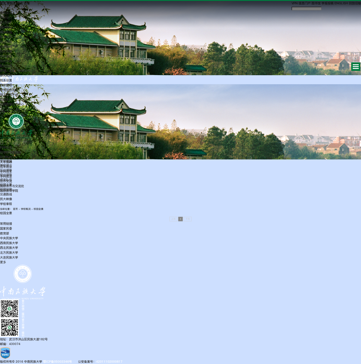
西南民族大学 (9, 243)
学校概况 (6, 13)
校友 (20, 3)
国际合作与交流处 (12, 186)
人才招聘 (6, 162)
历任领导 (6, 22)
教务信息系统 (9, 90)
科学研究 (6, 147)
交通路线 (6, 46)
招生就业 (6, 167)
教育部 (4, 233)
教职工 (11, 3)
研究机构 (6, 75)
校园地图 (6, 42)
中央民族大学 (9, 238)
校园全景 (6, 37)
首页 (15, 209)
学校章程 (6, 56)
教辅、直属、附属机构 (15, 70)
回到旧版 (355, 3)
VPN (295, 3)
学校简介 (6, 18)
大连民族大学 (9, 257)
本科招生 (6, 171)
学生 (3, 3)
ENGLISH (341, 3)
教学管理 (6, 85)
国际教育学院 (9, 191)
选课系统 (6, 99)
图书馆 (316, 3)
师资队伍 (6, 32)
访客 (27, 3)
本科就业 (6, 176)
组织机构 (6, 61)
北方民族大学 (9, 252)
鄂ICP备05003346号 (57, 361)
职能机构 (6, 66)
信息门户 (305, 3)
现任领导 (6, 27)
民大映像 (6, 51)
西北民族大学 (9, 248)
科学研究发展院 (10, 152)
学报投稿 (328, 3)
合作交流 (6, 181)
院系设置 (6, 80)
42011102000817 (109, 361)
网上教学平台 (9, 95)
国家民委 (6, 228)
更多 (3, 262)
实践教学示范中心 (12, 104)
